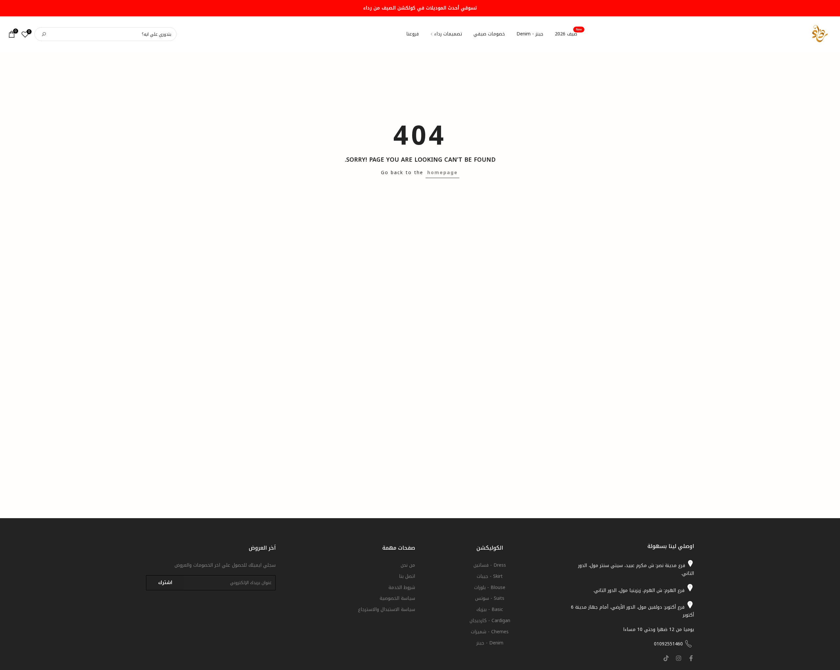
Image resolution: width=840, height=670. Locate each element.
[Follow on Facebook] (691, 658)
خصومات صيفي (489, 34)
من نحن (408, 565)
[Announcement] (420, 8)
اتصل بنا (407, 576)
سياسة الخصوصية (397, 598)
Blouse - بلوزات (489, 587)
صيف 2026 (568, 34)
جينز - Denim (529, 34)
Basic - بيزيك (489, 609)
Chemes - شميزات (490, 631)
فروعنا (412, 34)
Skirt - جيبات (490, 576)
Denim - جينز (489, 642)
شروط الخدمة (401, 587)
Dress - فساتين (489, 565)
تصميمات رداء (448, 34)
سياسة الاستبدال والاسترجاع (386, 609)
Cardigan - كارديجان (490, 620)
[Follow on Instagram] (679, 658)
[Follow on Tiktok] (666, 658)
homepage (442, 172)
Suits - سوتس (489, 598)
